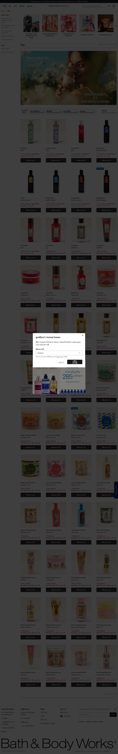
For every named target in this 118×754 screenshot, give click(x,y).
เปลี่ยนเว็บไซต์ (74, 362)
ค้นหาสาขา (59, 357)
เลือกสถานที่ (40, 349)
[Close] (82, 335)
